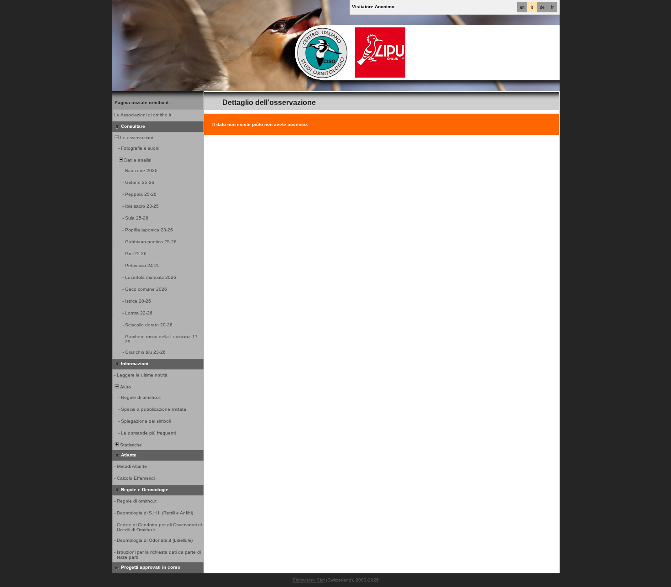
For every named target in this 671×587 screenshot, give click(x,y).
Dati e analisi (137, 159)
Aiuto (125, 386)
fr (552, 7)
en (522, 7)
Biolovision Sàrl (309, 579)
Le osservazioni (136, 137)
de (542, 7)
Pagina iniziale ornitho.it (141, 102)
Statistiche (130, 444)
